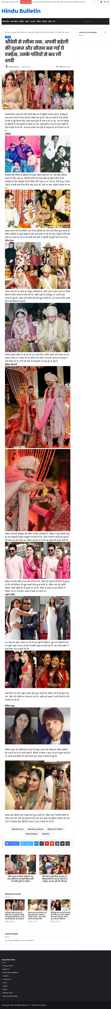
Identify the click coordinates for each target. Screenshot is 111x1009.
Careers (5, 976)
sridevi (46, 834)
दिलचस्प (44, 21)
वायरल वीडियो (14, 21)
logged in (17, 940)
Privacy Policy (8, 966)
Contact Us (7, 979)
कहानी (49, 21)
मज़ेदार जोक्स (5, 21)
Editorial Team (8, 993)
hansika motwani (36, 829)
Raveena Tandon (56, 829)
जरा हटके (32, 21)
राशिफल (39, 21)
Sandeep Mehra (14, 67)
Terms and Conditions (10, 972)
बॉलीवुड (14, 32)
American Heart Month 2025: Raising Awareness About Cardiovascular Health (59, 2)
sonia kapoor (32, 834)
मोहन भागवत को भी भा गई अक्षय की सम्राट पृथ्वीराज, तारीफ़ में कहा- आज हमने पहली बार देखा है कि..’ (37, 915)
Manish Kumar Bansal (39, 1005)
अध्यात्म (27, 21)
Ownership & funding (10, 996)
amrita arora (18, 829)
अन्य (54, 21)
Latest (5, 986)
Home (8, 32)
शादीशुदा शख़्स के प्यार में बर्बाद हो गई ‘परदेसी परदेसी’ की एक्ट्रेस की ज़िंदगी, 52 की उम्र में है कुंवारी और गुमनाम (14, 915)
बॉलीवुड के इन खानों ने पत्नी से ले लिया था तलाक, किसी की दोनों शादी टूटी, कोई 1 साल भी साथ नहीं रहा (60, 915)
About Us (6, 969)
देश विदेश (21, 21)
